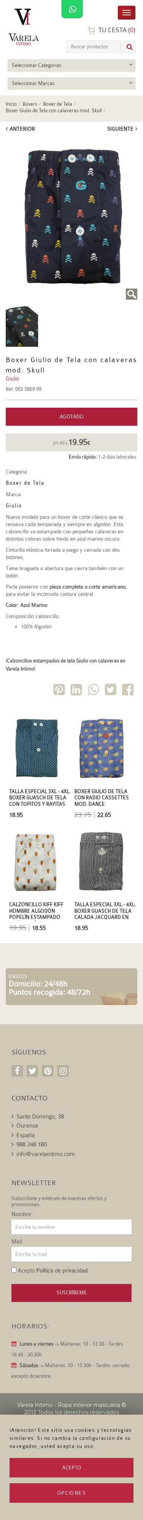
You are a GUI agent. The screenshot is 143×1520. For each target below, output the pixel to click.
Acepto (71, 1468)
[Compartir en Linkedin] (77, 691)
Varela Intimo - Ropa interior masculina (68, 1405)
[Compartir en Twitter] (111, 691)
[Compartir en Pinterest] (59, 691)
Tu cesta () (116, 30)
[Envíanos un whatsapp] (72, 9)
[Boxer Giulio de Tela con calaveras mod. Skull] (71, 219)
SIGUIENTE (120, 129)
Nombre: (22, 1215)
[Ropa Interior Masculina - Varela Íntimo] (25, 27)
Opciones (71, 1493)
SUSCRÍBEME (71, 1292)
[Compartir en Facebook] (128, 691)
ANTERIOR (22, 129)
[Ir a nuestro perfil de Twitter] (32, 1071)
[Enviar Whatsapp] (94, 691)
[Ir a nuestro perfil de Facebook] (17, 1071)
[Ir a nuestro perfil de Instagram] (63, 1071)
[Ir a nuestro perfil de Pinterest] (47, 1071)
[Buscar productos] (126, 47)
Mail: (17, 1242)
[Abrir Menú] (126, 12)
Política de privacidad (62, 1270)
